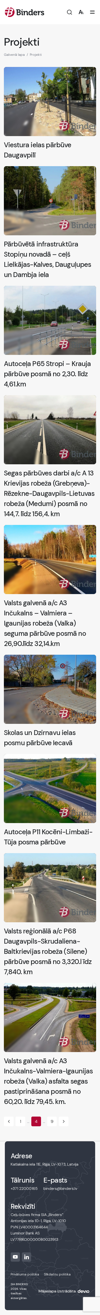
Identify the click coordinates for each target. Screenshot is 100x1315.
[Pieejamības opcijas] (81, 12)
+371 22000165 (24, 1188)
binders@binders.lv (60, 1188)
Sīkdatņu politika (57, 1274)
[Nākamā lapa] (63, 1121)
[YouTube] (15, 1257)
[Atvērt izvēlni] (92, 12)
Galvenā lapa (14, 54)
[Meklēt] (69, 12)
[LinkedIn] (26, 1257)
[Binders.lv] (24, 12)
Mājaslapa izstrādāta (57, 1291)
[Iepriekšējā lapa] (9, 1121)
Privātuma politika (25, 1274)
